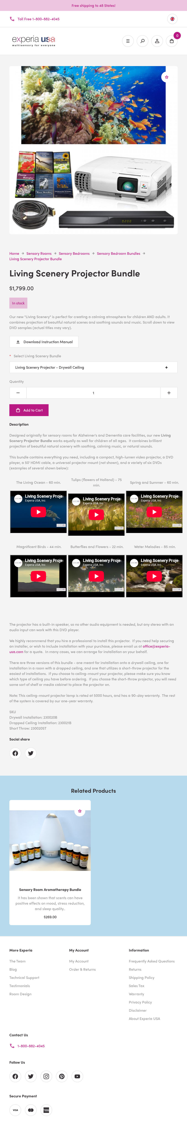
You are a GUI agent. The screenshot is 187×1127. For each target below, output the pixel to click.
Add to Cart (33, 410)
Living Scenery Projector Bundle (35, 258)
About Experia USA (144, 1018)
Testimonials (19, 985)
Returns (135, 969)
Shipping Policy (141, 977)
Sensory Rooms (39, 253)
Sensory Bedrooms (74, 253)
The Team (17, 961)
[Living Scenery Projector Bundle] (93, 231)
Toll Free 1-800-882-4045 (39, 18)
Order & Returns (82, 969)
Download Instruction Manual (48, 341)
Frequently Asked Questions (152, 961)
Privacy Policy (140, 1002)
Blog (13, 969)
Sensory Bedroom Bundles (118, 253)
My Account (78, 961)
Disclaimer (138, 1010)
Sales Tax (136, 985)
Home (14, 253)
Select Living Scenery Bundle (37, 355)
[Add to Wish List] (166, 77)
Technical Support (24, 977)
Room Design (20, 993)
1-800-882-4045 (31, 1045)
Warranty (136, 993)
